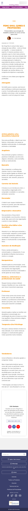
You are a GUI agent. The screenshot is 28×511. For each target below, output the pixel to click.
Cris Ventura (17, 38)
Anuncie (14, 483)
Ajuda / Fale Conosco (15, 459)
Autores (14, 476)
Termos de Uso (14, 486)
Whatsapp (15, 463)
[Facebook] (14, 426)
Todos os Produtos (14, 480)
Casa (14, 21)
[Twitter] (12, 495)
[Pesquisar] (24, 454)
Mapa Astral (5, 7)
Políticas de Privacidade (14, 489)
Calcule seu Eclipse (17, 7)
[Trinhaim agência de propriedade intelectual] (14, 505)
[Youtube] (18, 426)
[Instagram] (10, 426)
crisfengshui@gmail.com (16, 431)
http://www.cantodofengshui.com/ (16, 432)
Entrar (15, 472)
